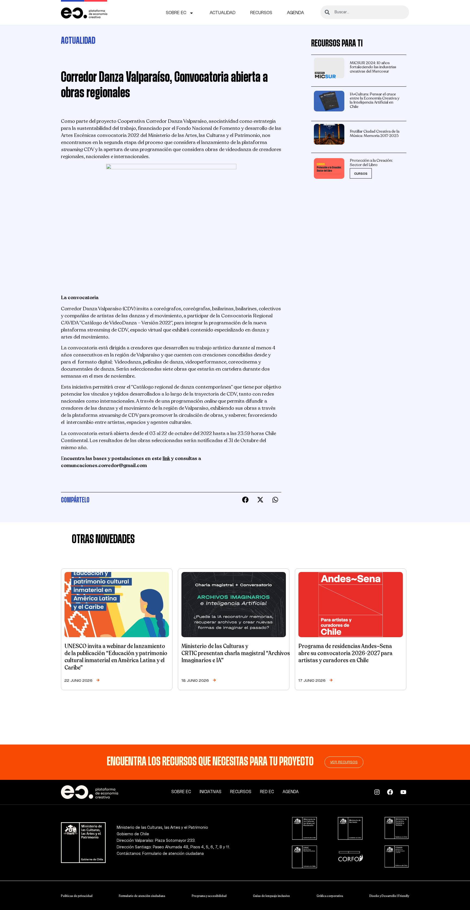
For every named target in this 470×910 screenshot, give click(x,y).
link (166, 458)
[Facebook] (391, 792)
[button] (245, 500)
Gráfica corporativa (330, 896)
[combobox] (364, 12)
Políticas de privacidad (76, 896)
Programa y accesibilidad (209, 896)
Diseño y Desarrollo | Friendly (389, 896)
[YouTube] (404, 792)
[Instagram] (378, 792)
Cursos (360, 174)
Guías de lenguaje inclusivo (271, 896)
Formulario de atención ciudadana (142, 896)
